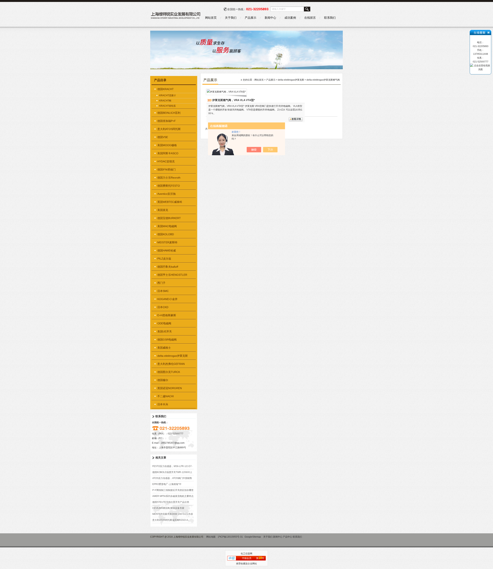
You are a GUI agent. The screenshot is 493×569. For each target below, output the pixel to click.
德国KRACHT (165, 89)
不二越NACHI (165, 396)
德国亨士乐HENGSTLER (172, 274)
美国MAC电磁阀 (167, 226)
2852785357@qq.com (172, 443)
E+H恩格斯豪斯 (166, 315)
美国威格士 (164, 347)
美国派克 (162, 210)
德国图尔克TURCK (168, 371)
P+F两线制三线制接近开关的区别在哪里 (173, 490)
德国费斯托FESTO (168, 185)
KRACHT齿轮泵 (167, 106)
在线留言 (310, 17)
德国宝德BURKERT (169, 218)
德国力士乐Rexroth (168, 177)
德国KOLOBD (165, 234)
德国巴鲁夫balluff (167, 266)
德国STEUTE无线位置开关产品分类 (170, 502)
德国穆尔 (162, 380)
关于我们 (230, 17)
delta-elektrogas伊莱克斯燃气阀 (323, 79)
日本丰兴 (162, 404)
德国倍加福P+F (166, 120)
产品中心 (287, 536)
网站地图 (210, 536)
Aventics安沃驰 (166, 193)
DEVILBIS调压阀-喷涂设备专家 (168, 508)
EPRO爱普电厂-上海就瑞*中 (166, 484)
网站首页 (211, 17)
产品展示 (250, 17)
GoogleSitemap (253, 536)
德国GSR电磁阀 (167, 339)
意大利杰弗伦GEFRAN (171, 363)
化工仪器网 (246, 553)
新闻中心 (270, 17)
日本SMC (163, 291)
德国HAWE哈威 (166, 250)
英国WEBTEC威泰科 (169, 201)
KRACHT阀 (165, 100)
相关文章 (160, 457)
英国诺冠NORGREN (169, 388)
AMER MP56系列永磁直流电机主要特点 (173, 496)
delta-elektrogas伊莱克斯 (172, 355)
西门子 (161, 282)
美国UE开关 (164, 331)
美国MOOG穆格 (167, 145)
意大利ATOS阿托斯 (169, 129)
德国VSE (162, 137)
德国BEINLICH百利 (168, 112)
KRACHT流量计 (167, 95)
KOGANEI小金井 (167, 299)
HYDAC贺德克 (166, 161)
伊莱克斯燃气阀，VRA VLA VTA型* (233, 100)
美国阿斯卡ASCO (167, 153)
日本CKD (162, 307)
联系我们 (330, 17)
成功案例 (290, 17)
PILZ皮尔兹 (164, 258)
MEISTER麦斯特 (167, 242)
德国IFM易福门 (166, 169)
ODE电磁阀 (164, 323)
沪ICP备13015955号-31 (230, 536)
